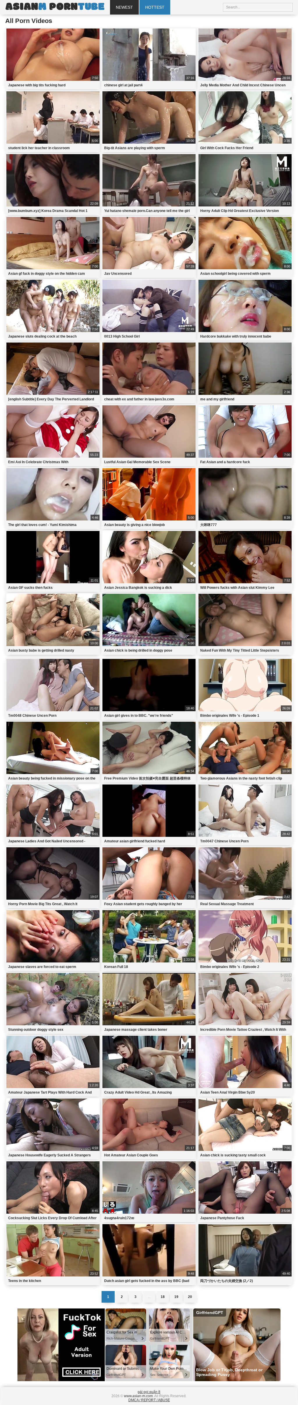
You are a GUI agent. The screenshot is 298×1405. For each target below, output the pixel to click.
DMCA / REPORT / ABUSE (149, 1400)
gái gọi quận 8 (149, 1392)
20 (190, 1297)
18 (163, 1297)
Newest (124, 7)
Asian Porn (54, 7)
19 (176, 1297)
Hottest (154, 7)
